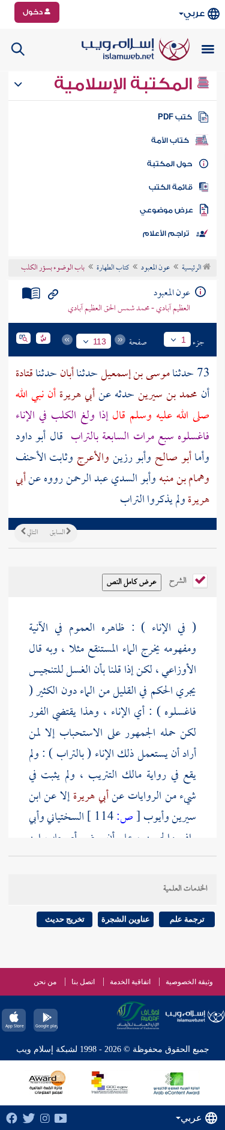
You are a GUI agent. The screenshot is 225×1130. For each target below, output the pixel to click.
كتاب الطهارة (113, 268)
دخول (33, 12)
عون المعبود (155, 268)
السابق (58, 533)
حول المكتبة (169, 164)
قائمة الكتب (171, 187)
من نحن (45, 982)
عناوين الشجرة (125, 919)
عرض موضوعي (166, 210)
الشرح (178, 580)
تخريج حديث (65, 919)
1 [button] (183, 339)
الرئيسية (192, 268)
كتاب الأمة (170, 140)
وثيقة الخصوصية (189, 982)
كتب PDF (175, 117)
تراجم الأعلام (166, 233)
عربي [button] (194, 13)
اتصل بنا (83, 982)
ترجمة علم (187, 919)
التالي (32, 533)
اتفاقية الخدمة (130, 982)
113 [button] (99, 341)
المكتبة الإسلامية (125, 84)
